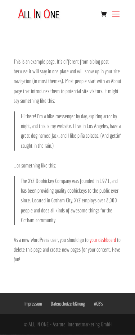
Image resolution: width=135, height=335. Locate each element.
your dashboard (103, 240)
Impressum (33, 304)
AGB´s (98, 304)
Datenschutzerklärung (68, 304)
